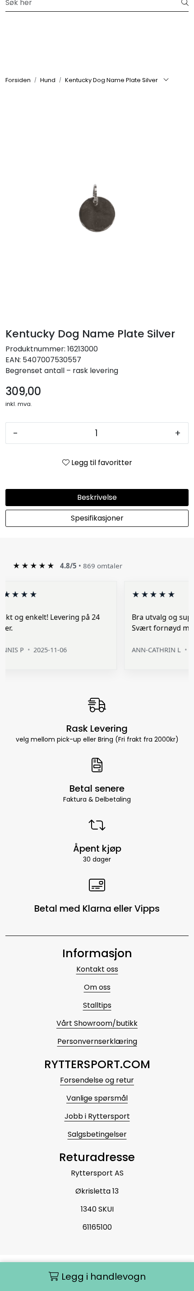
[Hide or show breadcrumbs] (166, 80)
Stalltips (97, 1005)
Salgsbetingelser (97, 1134)
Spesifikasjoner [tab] (97, 518)
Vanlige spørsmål (97, 1098)
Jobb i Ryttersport (97, 1116)
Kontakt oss (97, 969)
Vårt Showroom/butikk (97, 1023)
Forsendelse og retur (97, 1080)
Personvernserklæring (97, 1041)
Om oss (97, 987)
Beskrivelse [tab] (97, 497)
